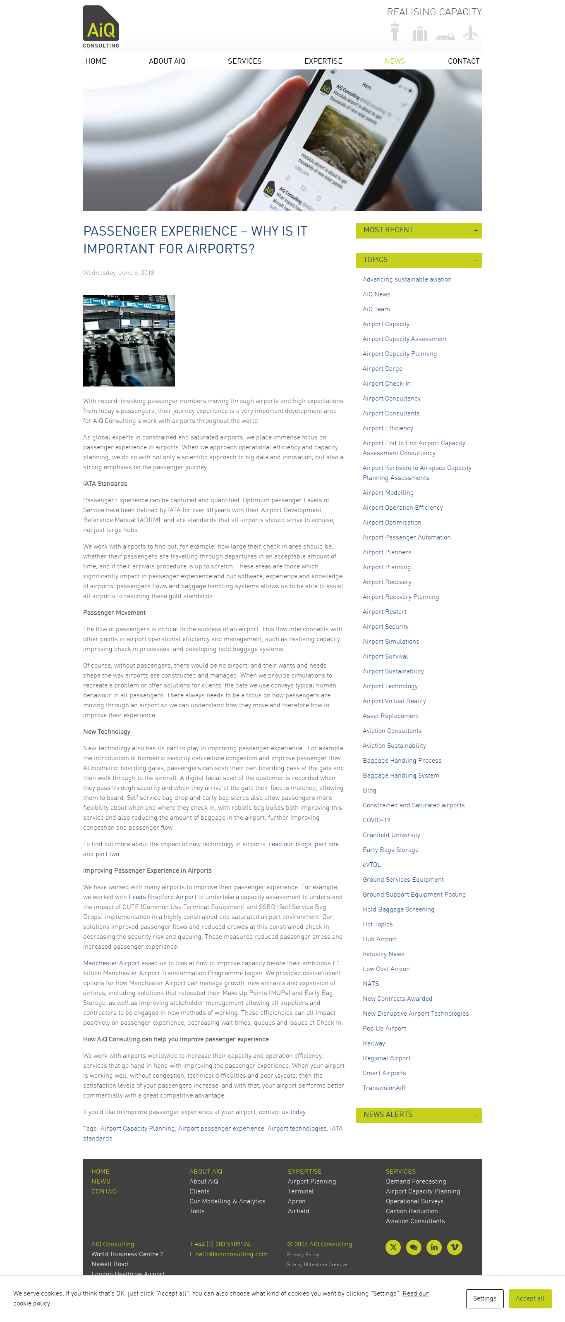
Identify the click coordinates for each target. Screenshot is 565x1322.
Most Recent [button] (388, 230)
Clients (199, 1191)
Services (245, 61)
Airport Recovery (387, 582)
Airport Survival (385, 657)
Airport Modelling (388, 493)
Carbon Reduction (412, 1211)
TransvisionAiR (384, 1088)
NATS (371, 984)
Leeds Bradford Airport (162, 897)
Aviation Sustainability (394, 746)
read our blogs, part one (304, 844)
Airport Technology (390, 686)
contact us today (282, 1112)
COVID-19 (376, 820)
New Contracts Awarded (398, 999)
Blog (369, 790)
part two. (108, 854)
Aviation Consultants (392, 731)
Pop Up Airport (384, 1029)
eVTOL (372, 865)
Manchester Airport (111, 963)
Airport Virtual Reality (394, 701)
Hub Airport (380, 939)
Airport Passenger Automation (407, 538)
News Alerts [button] (388, 1115)
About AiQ (167, 61)
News (395, 61)
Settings (485, 1299)
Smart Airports (384, 1073)
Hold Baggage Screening (399, 910)
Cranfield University (391, 835)
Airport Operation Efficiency (403, 508)
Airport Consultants (391, 413)
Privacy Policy (303, 1255)
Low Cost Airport (387, 969)
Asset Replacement (391, 716)
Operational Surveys (415, 1201)
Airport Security (386, 627)
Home (95, 61)
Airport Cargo (382, 369)
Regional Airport (387, 1058)
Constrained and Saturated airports (414, 805)
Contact (464, 61)
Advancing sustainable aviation (407, 280)
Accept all (530, 1299)
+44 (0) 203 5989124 (222, 1244)
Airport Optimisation (392, 523)
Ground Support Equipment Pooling (414, 895)
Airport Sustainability (393, 671)
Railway (374, 1043)
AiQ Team (376, 309)
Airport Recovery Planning (401, 597)
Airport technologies (297, 1129)
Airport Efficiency (388, 428)
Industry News (384, 954)
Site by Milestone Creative (317, 1264)
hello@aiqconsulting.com (231, 1254)
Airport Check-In (387, 384)
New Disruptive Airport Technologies (416, 1014)
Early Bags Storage (391, 850)
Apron (297, 1201)
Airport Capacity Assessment (405, 339)
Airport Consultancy (392, 399)
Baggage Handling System (401, 776)
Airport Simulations (391, 642)
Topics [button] (376, 260)
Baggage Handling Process (402, 761)
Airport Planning (387, 567)
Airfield (298, 1211)
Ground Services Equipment (403, 880)
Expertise (323, 61)
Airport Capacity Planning (138, 1129)
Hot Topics (378, 924)
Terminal (301, 1191)
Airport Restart (385, 612)
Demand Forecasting (416, 1182)
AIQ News (376, 294)
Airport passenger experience (221, 1129)
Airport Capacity (386, 324)
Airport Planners (387, 552)
